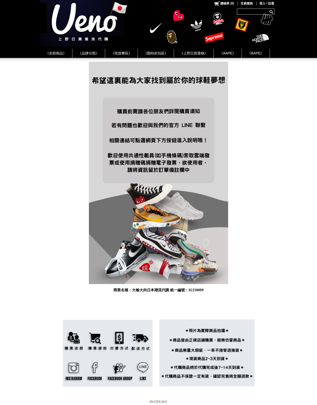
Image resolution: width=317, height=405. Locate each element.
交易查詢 (247, 3)
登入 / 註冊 (266, 3)
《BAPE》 (256, 53)
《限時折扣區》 (156, 53)
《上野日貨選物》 (194, 53)
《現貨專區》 (121, 53)
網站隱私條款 (158, 401)
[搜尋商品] (272, 11)
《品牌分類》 (88, 53)
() (227, 3)
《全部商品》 (55, 53)
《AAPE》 (228, 53)
